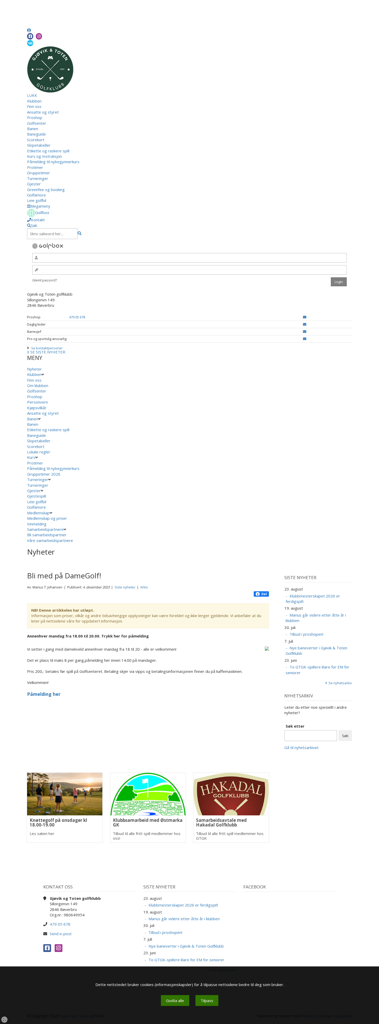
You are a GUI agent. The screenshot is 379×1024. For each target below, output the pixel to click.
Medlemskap (38, 512)
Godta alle (175, 1000)
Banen (32, 128)
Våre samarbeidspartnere (50, 540)
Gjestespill (36, 496)
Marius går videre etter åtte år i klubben (316, 617)
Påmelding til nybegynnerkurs (53, 161)
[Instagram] (39, 36)
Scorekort (35, 139)
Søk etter (295, 726)
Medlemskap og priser (47, 518)
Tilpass (207, 1000)
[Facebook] (30, 36)
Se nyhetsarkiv (340, 683)
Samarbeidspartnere (45, 529)
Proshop (34, 117)
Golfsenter (36, 123)
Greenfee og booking (46, 189)
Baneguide (36, 134)
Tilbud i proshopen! (306, 634)
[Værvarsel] (30, 43)
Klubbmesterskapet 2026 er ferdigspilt (313, 598)
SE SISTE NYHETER (47, 352)
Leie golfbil (36, 200)
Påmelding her (44, 694)
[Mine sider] (29, 30)
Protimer (35, 167)
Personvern (37, 402)
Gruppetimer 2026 (43, 474)
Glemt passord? (44, 280)
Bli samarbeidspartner (47, 534)
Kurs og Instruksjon (44, 156)
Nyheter (34, 369)
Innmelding (36, 523)
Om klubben (37, 385)
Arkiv (144, 587)
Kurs (31, 457)
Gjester (34, 183)
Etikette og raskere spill (48, 150)
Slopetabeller (39, 145)
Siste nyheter (124, 587)
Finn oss (34, 106)
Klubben (34, 101)
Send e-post (61, 933)
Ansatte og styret (43, 112)
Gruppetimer (38, 172)
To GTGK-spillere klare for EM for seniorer (317, 669)
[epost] (304, 317)
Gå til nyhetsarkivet (301, 747)
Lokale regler (38, 451)
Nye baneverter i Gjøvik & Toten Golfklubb (316, 650)
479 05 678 (77, 317)
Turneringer (37, 178)
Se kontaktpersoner (47, 348)
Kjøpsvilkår (36, 407)
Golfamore (36, 195)
